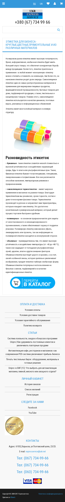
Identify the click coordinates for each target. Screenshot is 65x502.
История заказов (33, 384)
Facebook (32, 407)
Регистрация (32, 394)
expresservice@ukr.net (36, 451)
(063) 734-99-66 (36, 472)
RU (34, 4)
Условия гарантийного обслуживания (32, 320)
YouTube (32, 413)
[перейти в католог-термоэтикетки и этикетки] (32, 282)
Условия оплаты (32, 310)
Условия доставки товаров (32, 315)
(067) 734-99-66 (36, 458)
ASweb (12, 497)
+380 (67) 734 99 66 (32, 22)
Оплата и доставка (32, 304)
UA (41, 4)
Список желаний (32, 389)
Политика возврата (33, 325)
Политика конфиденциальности (50, 494)
